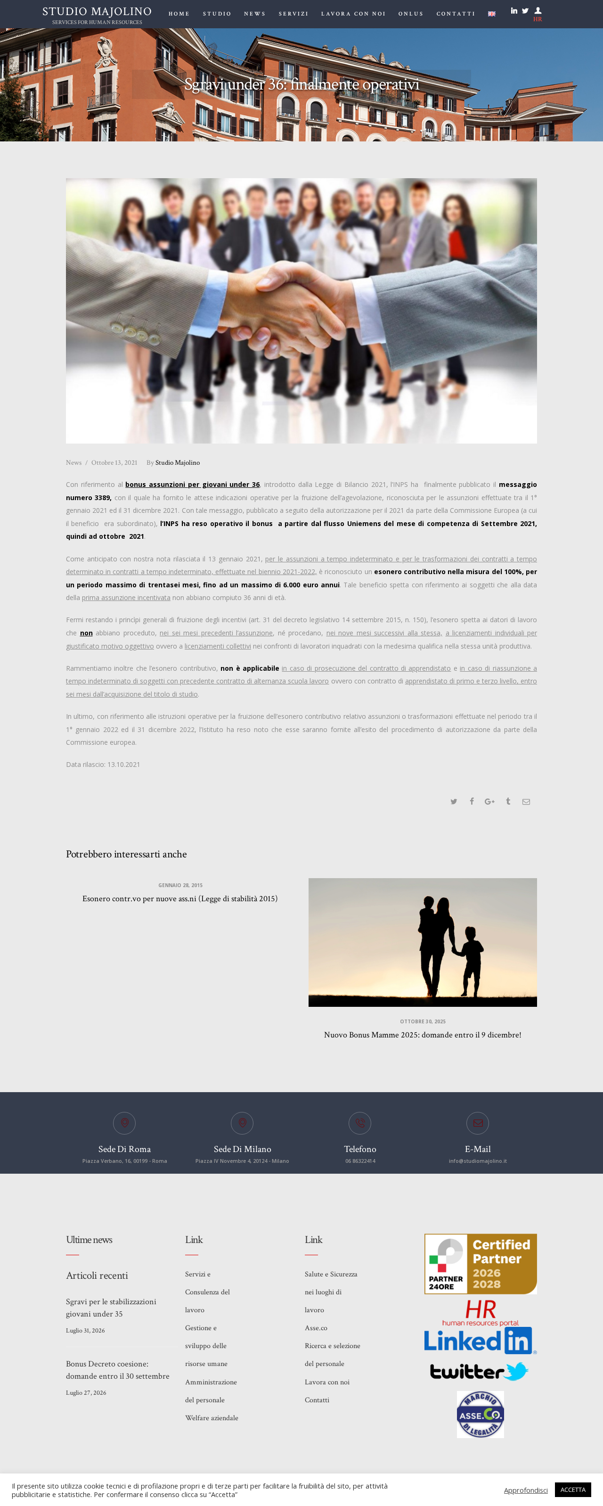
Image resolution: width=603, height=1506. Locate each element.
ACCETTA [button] (573, 1489)
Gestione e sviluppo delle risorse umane (206, 1346)
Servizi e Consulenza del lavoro (207, 1292)
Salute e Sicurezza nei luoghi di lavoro (331, 1292)
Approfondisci (526, 1490)
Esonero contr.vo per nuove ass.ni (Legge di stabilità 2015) (180, 898)
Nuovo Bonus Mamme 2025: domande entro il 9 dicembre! (423, 1034)
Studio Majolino (173, 462)
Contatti (317, 1400)
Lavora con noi (327, 1382)
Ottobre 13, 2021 (114, 462)
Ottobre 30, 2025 (423, 1021)
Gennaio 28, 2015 (180, 885)
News (73, 462)
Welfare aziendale (211, 1418)
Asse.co (316, 1328)
